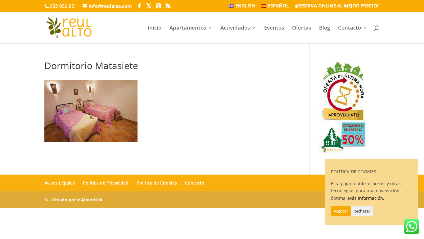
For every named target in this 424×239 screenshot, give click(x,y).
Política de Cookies (157, 183)
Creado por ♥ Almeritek (77, 200)
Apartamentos (187, 28)
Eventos (274, 28)
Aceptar (341, 211)
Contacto (349, 28)
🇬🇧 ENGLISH (241, 6)
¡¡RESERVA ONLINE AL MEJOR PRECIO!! (337, 6)
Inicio (154, 28)
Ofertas (301, 28)
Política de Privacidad (106, 183)
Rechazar (362, 211)
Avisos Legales (59, 183)
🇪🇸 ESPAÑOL (275, 6)
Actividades (235, 28)
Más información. (366, 198)
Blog (324, 28)
